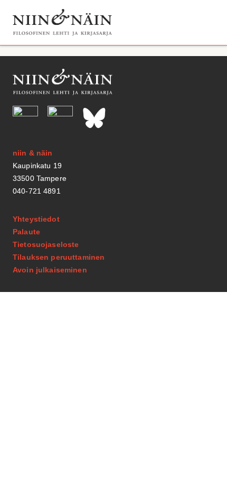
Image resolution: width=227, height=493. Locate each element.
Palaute (26, 231)
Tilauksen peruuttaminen (59, 257)
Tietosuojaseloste (46, 244)
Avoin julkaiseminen (50, 270)
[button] (202, 22)
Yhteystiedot (36, 219)
